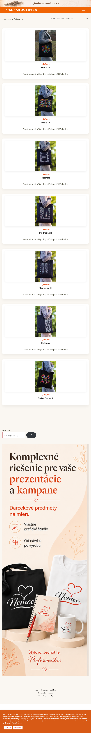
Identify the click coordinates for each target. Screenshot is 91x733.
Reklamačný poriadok (45, 693)
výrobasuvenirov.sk (45, 3)
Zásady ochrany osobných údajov (45, 690)
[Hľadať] (31, 435)
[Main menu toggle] (83, 10)
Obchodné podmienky (45, 696)
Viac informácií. (17, 723)
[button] (21, 9)
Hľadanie (6, 430)
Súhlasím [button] (8, 728)
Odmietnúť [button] (17, 728)
